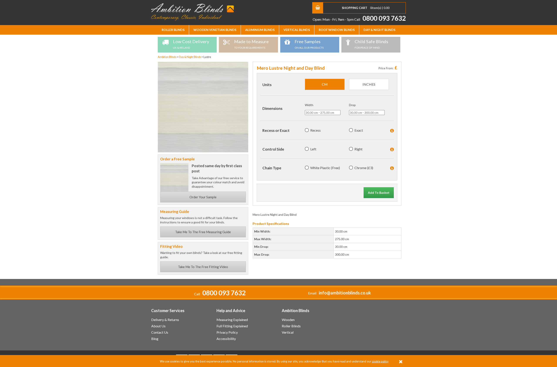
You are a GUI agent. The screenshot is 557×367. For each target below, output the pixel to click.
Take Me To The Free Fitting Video (203, 267)
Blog (154, 338)
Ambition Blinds (192, 12)
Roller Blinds (173, 30)
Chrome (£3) (363, 168)
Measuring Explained (232, 320)
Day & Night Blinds (379, 30)
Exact (358, 130)
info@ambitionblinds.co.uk (345, 293)
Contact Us (159, 332)
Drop (352, 105)
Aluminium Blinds (260, 30)
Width (309, 105)
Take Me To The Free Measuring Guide (203, 232)
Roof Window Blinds (337, 30)
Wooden (288, 320)
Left (313, 149)
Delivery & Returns (165, 320)
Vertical (288, 332)
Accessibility (226, 338)
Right (358, 149)
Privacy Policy (227, 332)
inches (368, 84)
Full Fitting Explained (232, 326)
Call (380, 19)
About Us (158, 326)
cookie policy (380, 361)
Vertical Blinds (297, 30)
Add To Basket (378, 192)
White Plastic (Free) (325, 168)
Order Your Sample (203, 197)
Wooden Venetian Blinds (214, 30)
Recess (315, 130)
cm (325, 84)
